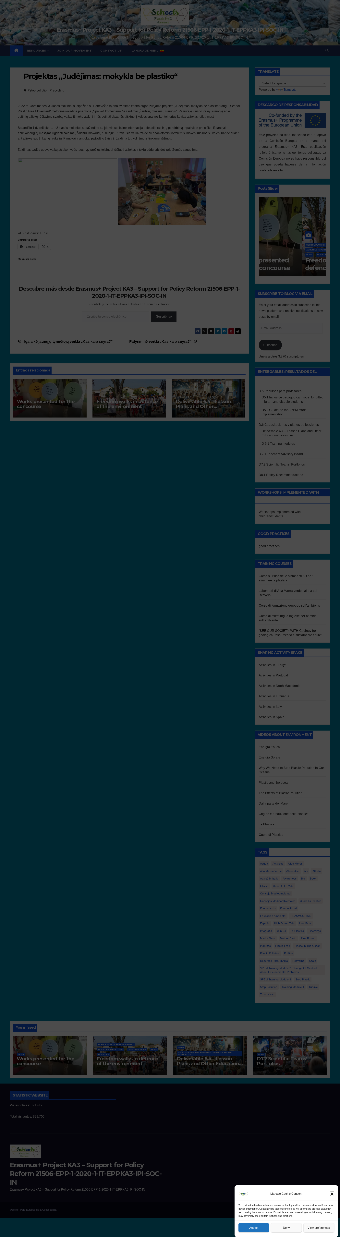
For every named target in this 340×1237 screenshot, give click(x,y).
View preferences (319, 1227)
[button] (332, 1194)
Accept (253, 1227)
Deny (286, 1227)
